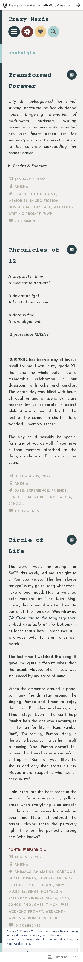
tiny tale (41, 207)
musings (30, 892)
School (16, 504)
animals (23, 872)
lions (47, 885)
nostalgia (19, 207)
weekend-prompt (25, 911)
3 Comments (27, 511)
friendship (19, 885)
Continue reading (27, 850)
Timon (52, 905)
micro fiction (44, 201)
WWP (47, 214)
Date (19, 491)
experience (37, 491)
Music (14, 892)
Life (22, 497)
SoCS (64, 898)
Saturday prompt (26, 898)
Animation (44, 872)
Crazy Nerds (28, 19)
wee (65, 905)
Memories (18, 201)
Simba (51, 898)
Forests (47, 878)
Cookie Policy (22, 943)
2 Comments (27, 221)
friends (59, 491)
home (50, 194)
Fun (12, 497)
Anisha (21, 187)
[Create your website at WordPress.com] (41, 5)
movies (63, 885)
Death (14, 878)
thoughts (33, 905)
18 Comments (28, 926)
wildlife (52, 918)
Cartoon (66, 872)
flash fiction (29, 194)
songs (14, 905)
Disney (29, 878)
